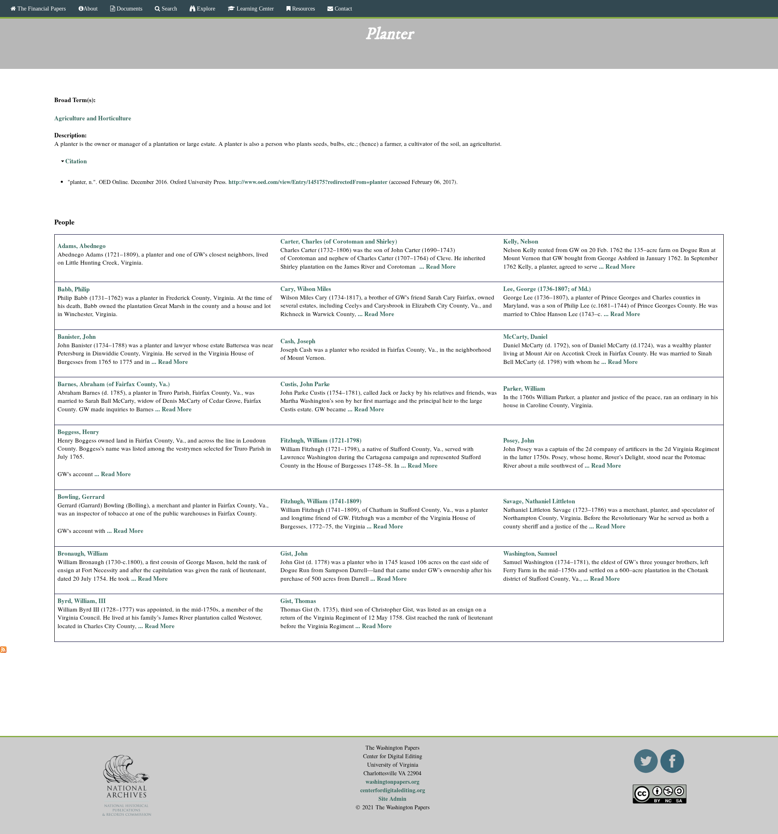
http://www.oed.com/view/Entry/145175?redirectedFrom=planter (308, 181)
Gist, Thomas (298, 600)
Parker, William (524, 388)
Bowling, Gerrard (81, 496)
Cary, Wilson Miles (305, 288)
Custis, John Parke (305, 383)
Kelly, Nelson (520, 241)
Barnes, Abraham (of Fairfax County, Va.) (114, 383)
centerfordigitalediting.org (392, 790)
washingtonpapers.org (392, 781)
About (90, 8)
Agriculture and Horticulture (92, 117)
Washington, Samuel (530, 553)
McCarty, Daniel (525, 336)
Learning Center (254, 8)
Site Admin (392, 798)
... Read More (437, 266)
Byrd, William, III (82, 600)
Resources (303, 8)
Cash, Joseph (297, 340)
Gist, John (294, 553)
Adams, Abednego (82, 245)
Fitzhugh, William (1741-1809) (320, 500)
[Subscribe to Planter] (3, 650)
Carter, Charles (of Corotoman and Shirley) (338, 241)
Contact (342, 8)
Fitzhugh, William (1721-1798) (320, 440)
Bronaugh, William (83, 553)
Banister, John (77, 336)
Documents (128, 8)
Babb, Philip (74, 288)
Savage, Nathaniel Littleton (539, 500)
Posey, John (518, 440)
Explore (205, 8)
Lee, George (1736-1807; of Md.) (547, 288)
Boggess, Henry (78, 431)
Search (168, 8)
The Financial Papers (41, 8)
